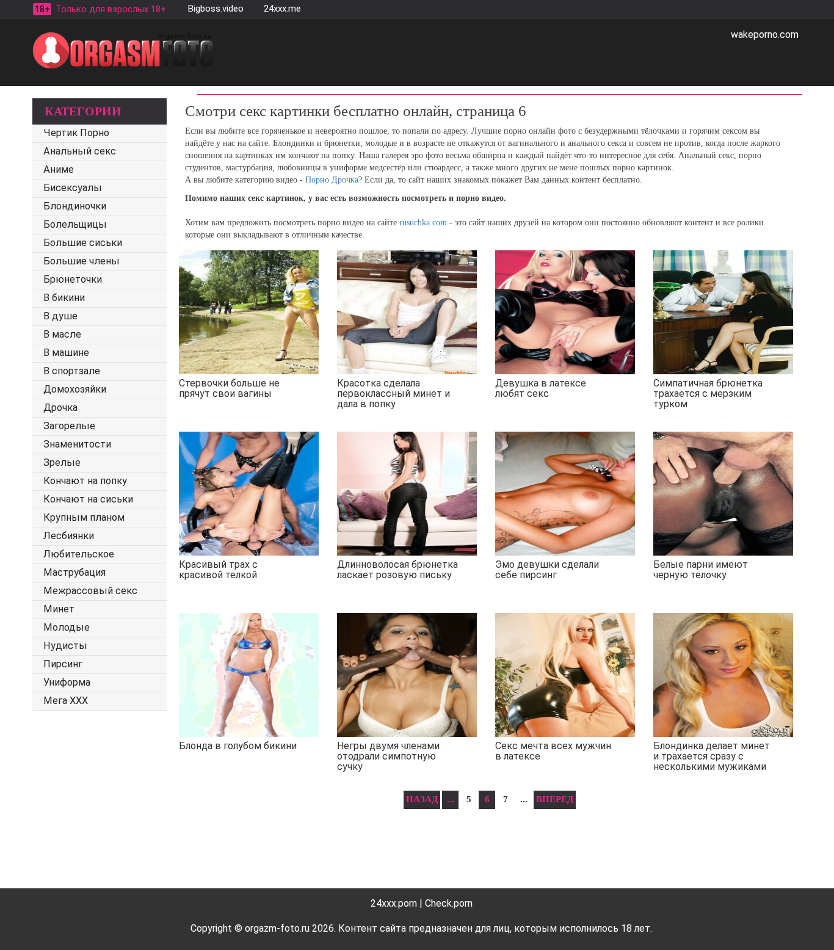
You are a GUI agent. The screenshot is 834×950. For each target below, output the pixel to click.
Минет (58, 609)
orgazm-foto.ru (277, 928)
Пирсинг (62, 664)
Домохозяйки (74, 389)
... (450, 799)
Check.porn (449, 903)
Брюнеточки (72, 279)
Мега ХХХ (65, 700)
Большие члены (81, 261)
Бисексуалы (72, 188)
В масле (62, 334)
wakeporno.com (765, 34)
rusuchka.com (423, 222)
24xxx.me (282, 8)
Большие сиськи (82, 242)
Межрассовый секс (90, 590)
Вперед (554, 799)
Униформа (66, 682)
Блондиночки (74, 206)
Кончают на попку (85, 481)
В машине (66, 352)
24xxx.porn (394, 903)
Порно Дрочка (331, 179)
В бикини (64, 297)
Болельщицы (75, 224)
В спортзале (71, 371)
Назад (422, 799)
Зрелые (62, 462)
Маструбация (74, 572)
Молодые (66, 627)
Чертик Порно (76, 133)
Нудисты (65, 645)
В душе (60, 316)
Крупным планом (84, 517)
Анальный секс (79, 151)
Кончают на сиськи (88, 499)
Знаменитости (77, 444)
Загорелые (69, 426)
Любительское (78, 554)
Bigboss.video (216, 8)
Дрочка (60, 407)
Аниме (58, 169)
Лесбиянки (68, 536)
